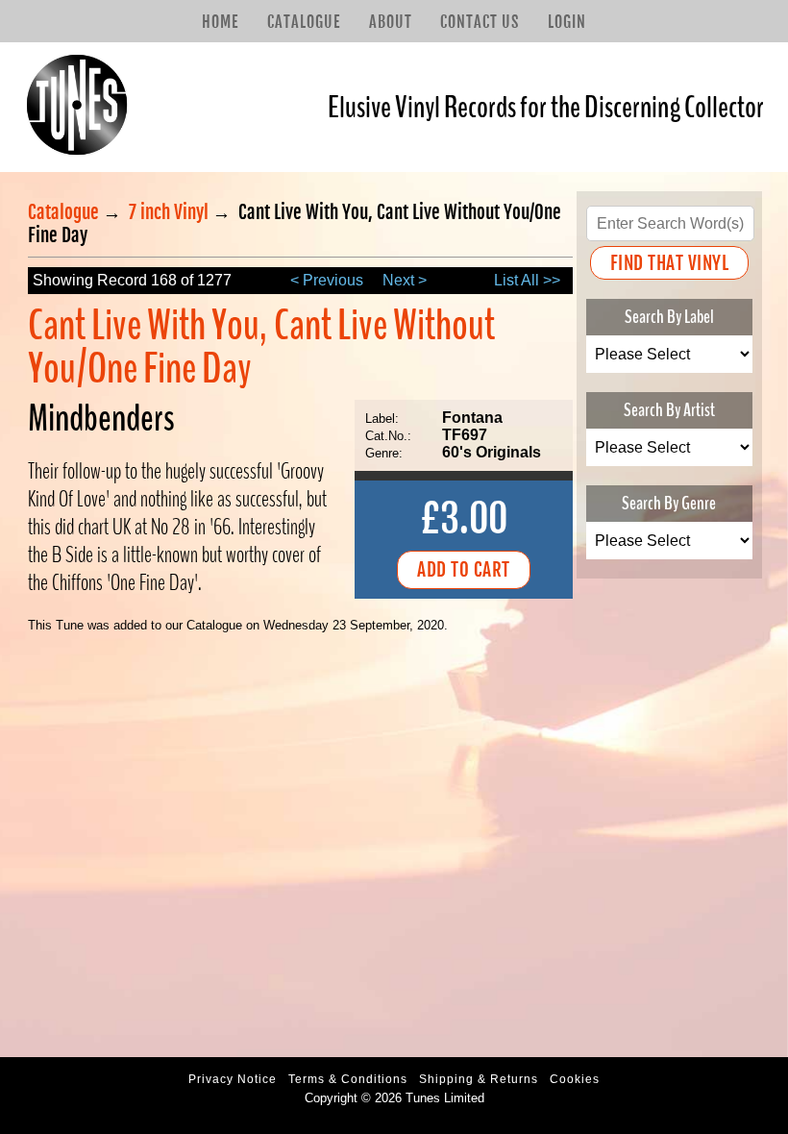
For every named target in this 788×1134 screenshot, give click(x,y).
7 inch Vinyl (169, 212)
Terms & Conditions (347, 1079)
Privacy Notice (232, 1079)
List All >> (527, 280)
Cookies (575, 1079)
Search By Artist (669, 410)
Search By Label (669, 317)
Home (220, 22)
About (390, 22)
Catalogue (303, 22)
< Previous (326, 280)
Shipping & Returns (478, 1079)
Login (567, 22)
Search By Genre (669, 503)
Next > (404, 280)
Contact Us (479, 22)
